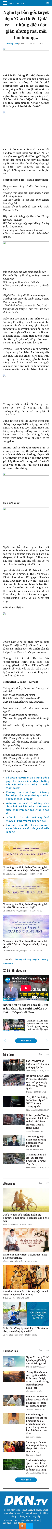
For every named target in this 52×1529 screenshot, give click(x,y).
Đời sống (29, 1409)
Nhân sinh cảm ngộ (10, 1225)
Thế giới (29, 1367)
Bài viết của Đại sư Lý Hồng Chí (15, 874)
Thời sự (29, 1092)
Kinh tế (28, 1131)
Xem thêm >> (44, 1054)
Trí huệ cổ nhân (9, 1298)
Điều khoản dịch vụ (30, 1520)
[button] (47, 1040)
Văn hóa (29, 1473)
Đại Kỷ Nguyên (17, 1513)
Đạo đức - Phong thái (34, 1149)
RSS (16, 1520)
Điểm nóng (30, 1071)
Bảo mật (7, 1523)
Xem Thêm (26, 1040)
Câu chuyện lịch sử (33, 1437)
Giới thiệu (7, 1520)
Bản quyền (18, 1523)
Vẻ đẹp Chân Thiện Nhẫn (13, 1261)
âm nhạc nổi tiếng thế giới (27, 959)
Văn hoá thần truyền (34, 1391)
